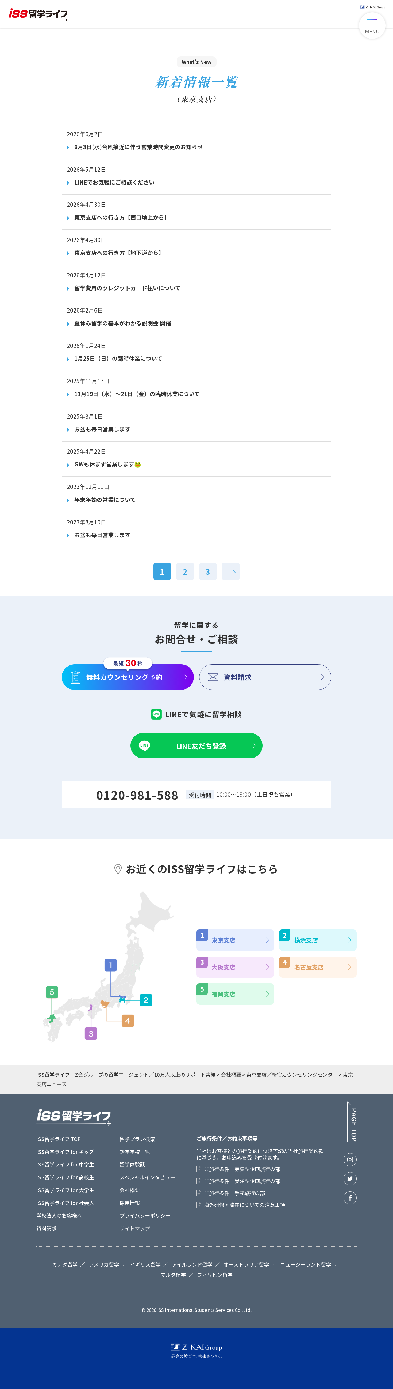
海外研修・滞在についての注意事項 (244, 1205)
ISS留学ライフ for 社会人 (65, 1203)
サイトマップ (135, 1228)
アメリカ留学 (104, 1264)
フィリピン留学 (215, 1274)
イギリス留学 (145, 1264)
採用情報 (130, 1203)
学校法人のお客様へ (59, 1215)
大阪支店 (223, 967)
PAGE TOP (351, 1121)
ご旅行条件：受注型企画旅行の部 (242, 1181)
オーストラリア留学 (246, 1264)
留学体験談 (132, 1164)
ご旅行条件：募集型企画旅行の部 (242, 1169)
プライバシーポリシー (145, 1215)
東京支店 (223, 940)
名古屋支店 (309, 967)
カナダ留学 (65, 1264)
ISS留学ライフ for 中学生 (65, 1164)
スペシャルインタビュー (147, 1177)
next (231, 572)
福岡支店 (223, 994)
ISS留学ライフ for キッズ (65, 1151)
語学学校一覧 (135, 1151)
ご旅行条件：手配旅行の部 (234, 1193)
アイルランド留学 (192, 1264)
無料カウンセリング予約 (124, 677)
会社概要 (130, 1190)
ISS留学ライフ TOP (58, 1139)
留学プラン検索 (137, 1139)
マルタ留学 (173, 1274)
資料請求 (238, 677)
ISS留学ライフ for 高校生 (65, 1177)
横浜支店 (306, 940)
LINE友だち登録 (201, 746)
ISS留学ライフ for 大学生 (65, 1190)
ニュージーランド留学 (305, 1264)
